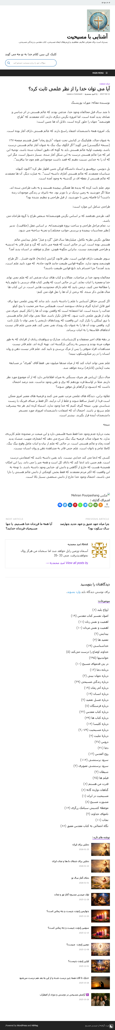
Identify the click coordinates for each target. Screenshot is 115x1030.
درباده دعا (102, 669)
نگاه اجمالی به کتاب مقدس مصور (87, 826)
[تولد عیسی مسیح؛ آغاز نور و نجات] (100, 895)
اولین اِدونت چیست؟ (78, 961)
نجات (105, 820)
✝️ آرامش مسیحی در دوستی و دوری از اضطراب (64, 994)
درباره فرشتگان (99, 705)
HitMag (35, 1025)
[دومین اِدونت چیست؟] (100, 945)
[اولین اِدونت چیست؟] (100, 962)
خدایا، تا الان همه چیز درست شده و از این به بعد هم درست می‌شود (54, 977)
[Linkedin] (70, 505)
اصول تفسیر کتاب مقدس (93, 615)
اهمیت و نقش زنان (96, 621)
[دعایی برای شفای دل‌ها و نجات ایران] (100, 862)
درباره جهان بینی (98, 675)
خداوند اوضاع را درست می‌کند (89, 651)
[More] (100, 505)
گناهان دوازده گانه (97, 789)
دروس (104, 741)
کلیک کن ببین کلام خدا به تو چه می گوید (31, 54)
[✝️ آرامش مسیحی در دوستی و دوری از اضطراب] (100, 995)
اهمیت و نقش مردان (95, 627)
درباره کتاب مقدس (97, 711)
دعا (106, 747)
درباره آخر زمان (99, 687)
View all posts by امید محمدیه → (67, 563)
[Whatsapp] (80, 505)
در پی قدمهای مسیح (95, 663)
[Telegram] (85, 505)
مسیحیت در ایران (97, 795)
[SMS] (90, 505)
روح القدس (101, 753)
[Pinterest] (75, 505)
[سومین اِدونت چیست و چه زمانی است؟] (100, 928)
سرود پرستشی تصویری (93, 765)
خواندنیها (102, 657)
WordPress (22, 1025)
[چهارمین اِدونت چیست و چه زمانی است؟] (100, 912)
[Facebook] (60, 505)
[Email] (95, 505)
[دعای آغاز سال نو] (100, 878)
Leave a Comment (74, 94)
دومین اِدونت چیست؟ (78, 944)
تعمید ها (103, 639)
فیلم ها (103, 777)
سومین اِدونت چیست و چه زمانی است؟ (68, 927)
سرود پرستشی (98, 759)
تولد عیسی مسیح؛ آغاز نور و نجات (71, 894)
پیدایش (103, 633)
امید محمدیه (90, 94)
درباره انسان (100, 693)
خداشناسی (100, 645)
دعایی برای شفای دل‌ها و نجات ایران (70, 861)
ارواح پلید (102, 609)
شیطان (103, 771)
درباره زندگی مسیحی (94, 681)
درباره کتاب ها (99, 717)
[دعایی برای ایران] (100, 845)
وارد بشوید (73, 592)
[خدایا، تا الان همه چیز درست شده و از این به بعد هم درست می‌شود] (100, 978)
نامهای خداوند (99, 814)
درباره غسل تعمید (97, 699)
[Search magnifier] (9, 63)
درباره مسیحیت (104, 84)
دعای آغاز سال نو (80, 877)
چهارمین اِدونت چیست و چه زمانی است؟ (68, 911)
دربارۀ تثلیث (101, 735)
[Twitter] (65, 505)
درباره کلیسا (100, 723)
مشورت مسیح (99, 801)
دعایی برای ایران (80, 844)
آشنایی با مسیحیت (87, 36)
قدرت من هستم (98, 783)
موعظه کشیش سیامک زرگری (89, 808)
